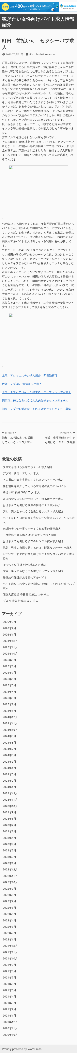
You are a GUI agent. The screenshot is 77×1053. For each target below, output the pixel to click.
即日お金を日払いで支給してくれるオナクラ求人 (33, 499)
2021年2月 (9, 1009)
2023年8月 (9, 818)
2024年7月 (9, 749)
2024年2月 (9, 780)
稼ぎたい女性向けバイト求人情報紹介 (38, 21)
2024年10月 (10, 730)
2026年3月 (9, 622)
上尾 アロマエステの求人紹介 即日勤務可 (29, 375)
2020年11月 (10, 1028)
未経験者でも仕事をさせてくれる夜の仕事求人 (32, 528)
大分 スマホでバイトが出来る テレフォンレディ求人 (36, 392)
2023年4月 (9, 844)
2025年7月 (9, 672)
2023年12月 (10, 793)
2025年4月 (9, 692)
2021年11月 (10, 952)
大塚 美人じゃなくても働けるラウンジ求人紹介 (33, 571)
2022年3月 (9, 926)
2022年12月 (10, 869)
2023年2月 (9, 857)
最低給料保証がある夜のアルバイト (25, 577)
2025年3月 (9, 698)
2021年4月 (9, 996)
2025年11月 (10, 647)
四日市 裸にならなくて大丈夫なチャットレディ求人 (35, 400)
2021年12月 (10, 946)
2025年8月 (9, 666)
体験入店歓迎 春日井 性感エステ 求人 (26, 594)
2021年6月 (9, 984)
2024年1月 (9, 787)
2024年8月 (9, 742)
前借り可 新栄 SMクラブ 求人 (21, 492)
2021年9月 (9, 965)
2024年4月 (9, 768)
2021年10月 (10, 958)
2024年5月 (9, 761)
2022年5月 (9, 914)
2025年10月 (10, 653)
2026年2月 (9, 628)
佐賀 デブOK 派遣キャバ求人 (22, 384)
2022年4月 (9, 920)
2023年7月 (9, 825)
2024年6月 (9, 755)
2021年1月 (9, 1015)
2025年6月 (9, 679)
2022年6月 (9, 907)
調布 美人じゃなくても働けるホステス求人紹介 (33, 511)
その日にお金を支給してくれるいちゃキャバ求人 (33, 479)
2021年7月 (9, 977)
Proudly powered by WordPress (21, 1049)
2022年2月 (9, 933)
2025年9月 (9, 660)
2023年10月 (10, 806)
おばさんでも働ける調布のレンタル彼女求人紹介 (33, 541)
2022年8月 (9, 895)
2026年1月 (9, 634)
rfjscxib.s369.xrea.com (42, 54)
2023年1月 (9, 863)
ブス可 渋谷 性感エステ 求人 (20, 601)
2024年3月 (9, 774)
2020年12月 (10, 1022)
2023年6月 (9, 831)
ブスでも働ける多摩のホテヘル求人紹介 (28, 467)
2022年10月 (10, 882)
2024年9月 (9, 736)
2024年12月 (10, 717)
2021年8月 (9, 971)
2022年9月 (9, 888)
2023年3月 (9, 850)
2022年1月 (9, 939)
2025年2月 (9, 704)
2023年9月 (9, 812)
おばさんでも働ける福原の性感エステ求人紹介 (32, 505)
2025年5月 (9, 685)
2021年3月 (9, 1003)
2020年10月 (10, 1035)
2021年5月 (9, 990)
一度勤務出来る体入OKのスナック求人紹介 (29, 535)
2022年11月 (10, 876)
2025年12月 (10, 641)
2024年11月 (10, 723)
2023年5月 (9, 838)
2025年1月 (9, 711)
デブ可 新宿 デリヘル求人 (21, 473)
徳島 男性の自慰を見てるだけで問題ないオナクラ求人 (37, 547)
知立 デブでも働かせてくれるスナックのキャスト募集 (36, 409)
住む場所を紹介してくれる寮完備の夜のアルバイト (34, 486)
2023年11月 (10, 799)
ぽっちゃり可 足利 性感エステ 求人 (25, 565)
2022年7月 (9, 901)
